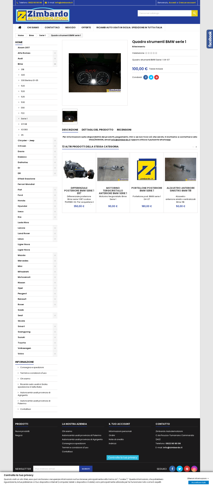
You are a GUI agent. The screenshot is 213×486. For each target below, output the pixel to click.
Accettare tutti (198, 482)
